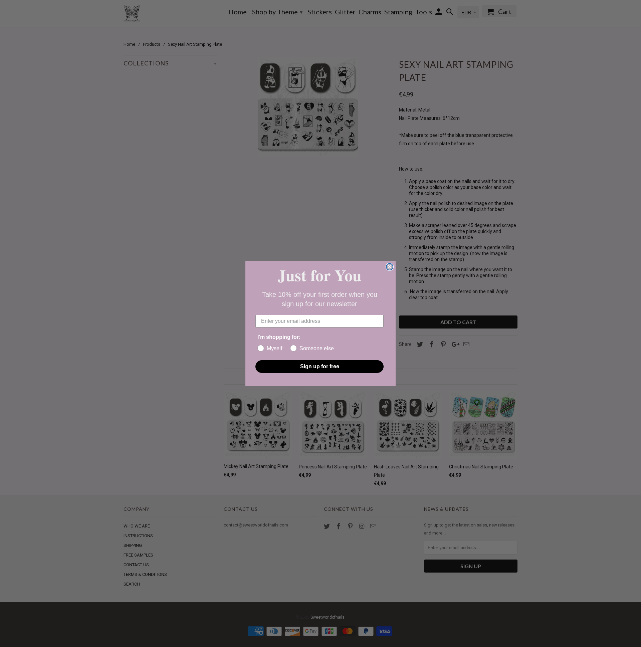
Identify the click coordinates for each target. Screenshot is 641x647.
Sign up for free (319, 366)
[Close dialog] (389, 266)
